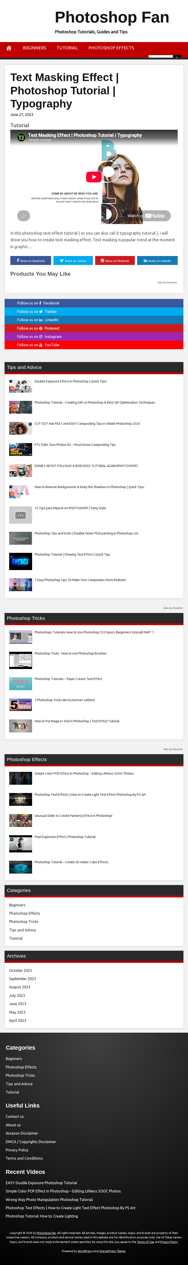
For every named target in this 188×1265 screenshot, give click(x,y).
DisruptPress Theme (112, 1251)
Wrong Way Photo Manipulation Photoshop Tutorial (49, 1200)
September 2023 (22, 979)
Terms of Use (145, 1241)
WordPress (84, 1251)
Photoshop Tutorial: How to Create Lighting (42, 1216)
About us (13, 1125)
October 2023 (20, 970)
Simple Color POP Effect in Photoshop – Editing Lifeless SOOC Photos (63, 1191)
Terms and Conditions (24, 1158)
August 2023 (19, 987)
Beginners (34, 47)
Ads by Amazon (167, 282)
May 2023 (17, 1012)
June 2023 (17, 1004)
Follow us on (38, 303)
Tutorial (67, 47)
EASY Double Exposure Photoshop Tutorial (41, 1183)
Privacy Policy (17, 1150)
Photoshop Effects (111, 47)
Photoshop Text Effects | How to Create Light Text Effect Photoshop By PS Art (70, 1208)
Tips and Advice (22, 930)
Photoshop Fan (112, 17)
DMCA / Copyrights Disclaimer (31, 1142)
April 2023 (17, 1020)
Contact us (15, 1116)
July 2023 (17, 995)
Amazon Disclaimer (22, 1133)
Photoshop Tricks (24, 921)
